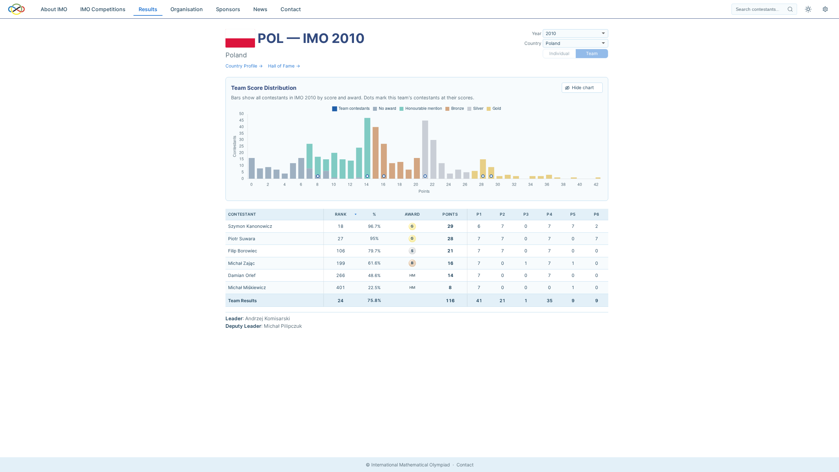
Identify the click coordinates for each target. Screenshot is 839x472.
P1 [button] (479, 214)
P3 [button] (526, 214)
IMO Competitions (103, 9)
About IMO (54, 9)
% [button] (374, 214)
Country (532, 43)
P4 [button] (549, 214)
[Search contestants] (790, 9)
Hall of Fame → (284, 66)
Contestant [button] (242, 214)
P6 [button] (596, 214)
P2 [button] (502, 214)
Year (536, 33)
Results (148, 9)
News (260, 9)
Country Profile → (244, 66)
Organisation (186, 9)
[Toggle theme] (808, 9)
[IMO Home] (16, 9)
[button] (340, 214)
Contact (291, 9)
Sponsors (228, 9)
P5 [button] (573, 214)
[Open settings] (825, 9)
